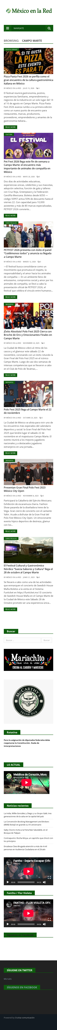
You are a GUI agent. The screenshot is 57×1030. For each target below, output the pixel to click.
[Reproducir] (7, 882)
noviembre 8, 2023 (30, 496)
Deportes (9, 304)
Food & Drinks (11, 49)
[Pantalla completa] (49, 877)
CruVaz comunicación (25, 1017)
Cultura (9, 134)
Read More (10, 127)
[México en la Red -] (28, 10)
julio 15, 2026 (28, 88)
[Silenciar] (44, 882)
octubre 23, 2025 (30, 418)
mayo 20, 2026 (29, 176)
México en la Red (13, 88)
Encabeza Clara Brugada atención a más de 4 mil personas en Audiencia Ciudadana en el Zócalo (25, 848)
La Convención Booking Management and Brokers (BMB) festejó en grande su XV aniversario (26, 823)
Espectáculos (11, 223)
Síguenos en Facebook (20, 935)
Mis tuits (8, 978)
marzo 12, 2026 (29, 261)
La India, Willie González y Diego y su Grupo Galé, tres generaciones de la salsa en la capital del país (28, 815)
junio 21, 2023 (29, 577)
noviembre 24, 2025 (31, 343)
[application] (28, 871)
